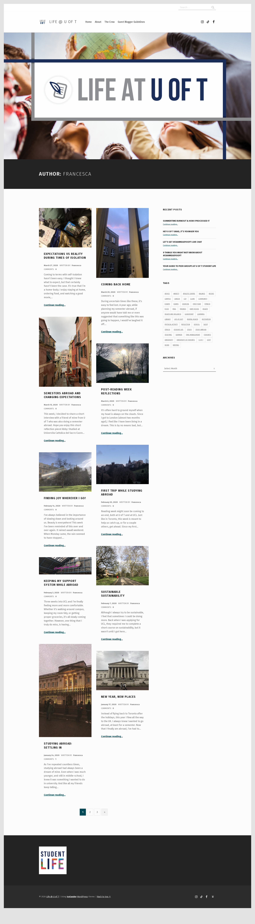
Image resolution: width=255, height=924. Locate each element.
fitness (207, 304)
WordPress (82, 896)
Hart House (194, 309)
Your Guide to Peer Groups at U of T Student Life (189, 266)
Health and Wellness (173, 314)
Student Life (178, 330)
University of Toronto (186, 340)
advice (167, 294)
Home (88, 21)
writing (176, 345)
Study (189, 330)
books (211, 294)
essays (167, 304)
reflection (185, 324)
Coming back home (116, 284)
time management (193, 335)
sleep (205, 324)
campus (168, 299)
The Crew (109, 21)
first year (197, 304)
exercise (185, 304)
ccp (185, 299)
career (177, 299)
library (168, 319)
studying (168, 335)
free (174, 309)
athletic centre (189, 294)
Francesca (76, 265)
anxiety (176, 294)
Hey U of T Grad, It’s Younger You (181, 231)
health (205, 309)
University (169, 340)
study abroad (201, 330)
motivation (206, 319)
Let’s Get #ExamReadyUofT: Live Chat (182, 242)
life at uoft (178, 319)
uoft (209, 340)
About (98, 21)
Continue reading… (55, 305)
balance (202, 294)
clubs (192, 299)
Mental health (192, 319)
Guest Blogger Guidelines (131, 21)
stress (167, 330)
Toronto (207, 335)
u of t (201, 340)
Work (167, 345)
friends (183, 309)
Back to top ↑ (104, 896)
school (197, 324)
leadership (189, 314)
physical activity (171, 324)
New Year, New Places (118, 696)
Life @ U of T (63, 21)
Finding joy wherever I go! (65, 498)
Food (167, 309)
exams (176, 304)
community (202, 299)
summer (179, 335)
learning (201, 314)
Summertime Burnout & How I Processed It (186, 221)
